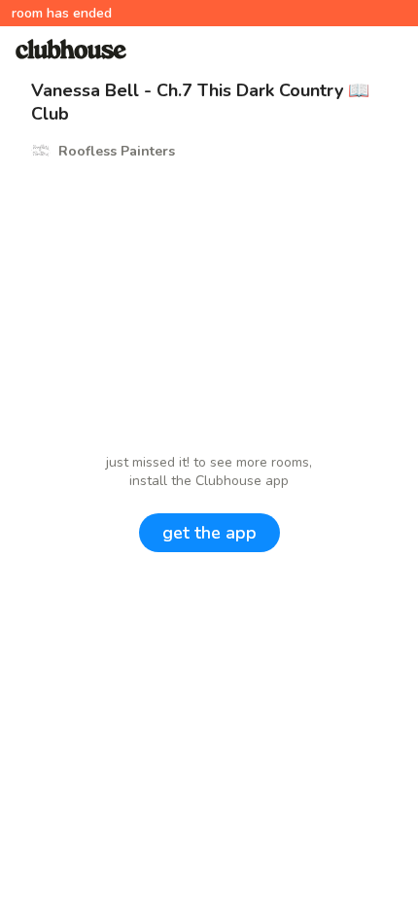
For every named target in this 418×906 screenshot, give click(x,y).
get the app (209, 532)
